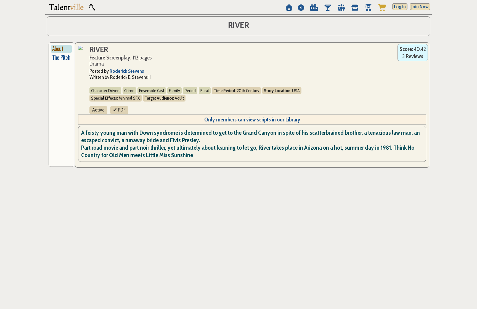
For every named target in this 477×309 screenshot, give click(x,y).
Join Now (419, 7)
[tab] (61, 49)
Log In (400, 7)
